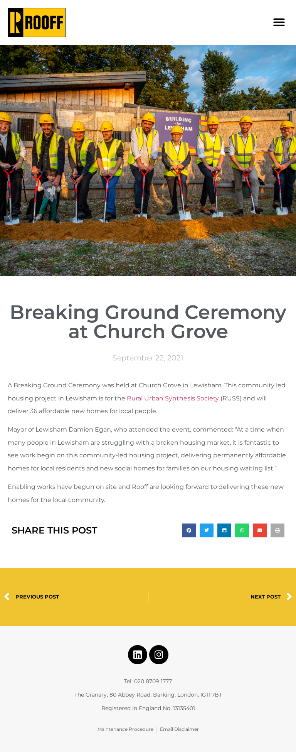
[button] (279, 22)
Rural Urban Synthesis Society (173, 398)
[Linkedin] (137, 654)
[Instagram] (158, 654)
